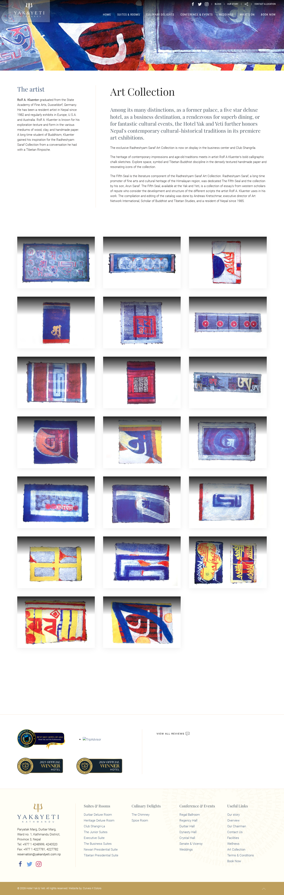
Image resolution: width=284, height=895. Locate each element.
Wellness (233, 844)
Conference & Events (196, 14)
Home (107, 14)
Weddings (226, 14)
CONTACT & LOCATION (265, 4)
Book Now (268, 14)
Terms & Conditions (240, 855)
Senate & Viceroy (191, 844)
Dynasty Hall (187, 832)
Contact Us (235, 832)
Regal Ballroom (189, 815)
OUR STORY (232, 4)
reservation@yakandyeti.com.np (39, 854)
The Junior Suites (95, 832)
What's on (247, 14)
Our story (233, 815)
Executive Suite (94, 838)
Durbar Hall (187, 826)
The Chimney (140, 815)
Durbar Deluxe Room (98, 815)
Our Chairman (236, 826)
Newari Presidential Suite (101, 849)
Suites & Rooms (128, 14)
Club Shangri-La (94, 826)
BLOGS (218, 4)
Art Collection (236, 849)
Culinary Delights (160, 14)
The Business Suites (98, 844)
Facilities (233, 838)
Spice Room (140, 820)
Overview (233, 820)
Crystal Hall (187, 838)
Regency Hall (188, 820)
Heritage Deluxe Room (99, 820)
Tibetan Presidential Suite (101, 855)
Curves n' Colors (92, 888)
